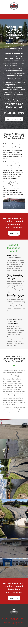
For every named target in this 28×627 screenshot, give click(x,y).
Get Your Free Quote (14, 119)
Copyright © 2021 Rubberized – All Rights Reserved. (14, 618)
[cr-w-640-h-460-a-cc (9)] (14, 498)
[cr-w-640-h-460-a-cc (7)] (14, 538)
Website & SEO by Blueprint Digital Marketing (14, 623)
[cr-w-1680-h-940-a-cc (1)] (14, 438)
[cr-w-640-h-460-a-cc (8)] (14, 518)
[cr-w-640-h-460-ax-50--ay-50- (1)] (14, 478)
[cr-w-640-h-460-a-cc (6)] (14, 557)
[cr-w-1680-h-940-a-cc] (14, 577)
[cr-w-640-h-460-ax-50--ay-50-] (14, 458)
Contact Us (14, 233)
